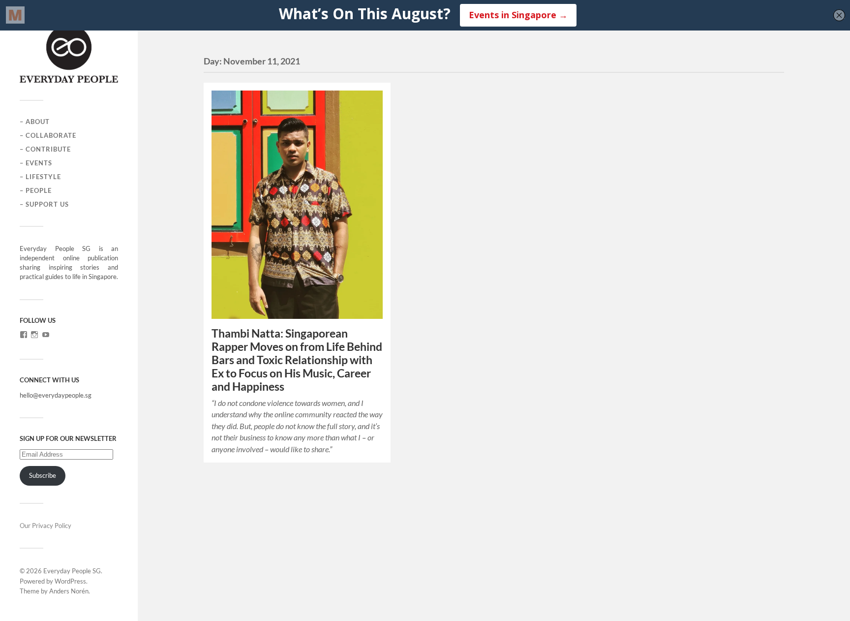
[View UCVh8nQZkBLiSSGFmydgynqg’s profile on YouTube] (46, 335)
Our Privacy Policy (45, 525)
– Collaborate (48, 135)
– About (35, 121)
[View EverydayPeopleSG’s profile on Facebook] (24, 335)
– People (36, 190)
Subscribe (42, 475)
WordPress (70, 581)
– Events (36, 163)
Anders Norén (69, 591)
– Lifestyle (40, 177)
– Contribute (45, 149)
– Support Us (44, 204)
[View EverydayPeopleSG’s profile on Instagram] (34, 335)
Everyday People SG (72, 571)
